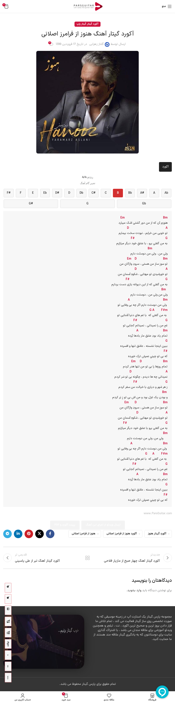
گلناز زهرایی (96, 44)
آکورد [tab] (165, 166)
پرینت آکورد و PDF (64, 525)
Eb (45, 193)
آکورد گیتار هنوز (157, 534)
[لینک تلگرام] (7, 534)
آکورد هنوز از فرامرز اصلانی (121, 534)
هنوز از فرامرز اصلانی (83, 534)
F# (8, 193)
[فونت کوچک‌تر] (8, 599)
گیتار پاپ (81, 24)
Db (81, 193)
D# (57, 193)
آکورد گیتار (92, 24)
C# (93, 193)
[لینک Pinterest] (29, 534)
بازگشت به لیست (87, 558)
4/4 (84, 177)
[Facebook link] (50, 534)
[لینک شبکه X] (39, 534)
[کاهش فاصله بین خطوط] (8, 621)
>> (8, 666)
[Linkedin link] (18, 534)
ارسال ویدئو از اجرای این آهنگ (103, 525)
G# (31, 203)
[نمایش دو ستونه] (8, 610)
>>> (8, 677)
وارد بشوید (134, 590)
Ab (166, 193)
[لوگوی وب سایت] (87, 6)
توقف (8, 644)
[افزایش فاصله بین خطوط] (8, 633)
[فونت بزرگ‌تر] (8, 588)
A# (142, 193)
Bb (130, 193)
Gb (144, 203)
